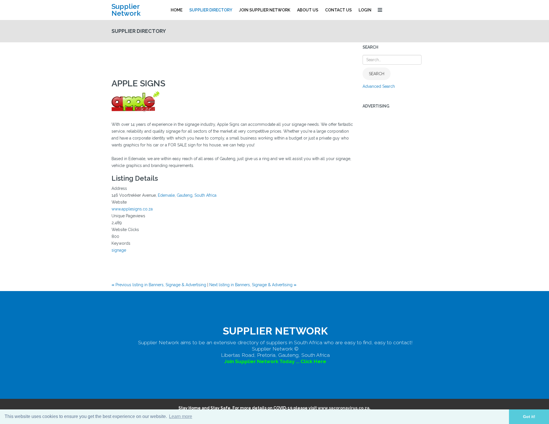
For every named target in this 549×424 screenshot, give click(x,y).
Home (176, 10)
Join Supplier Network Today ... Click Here (275, 361)
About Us (307, 10)
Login (365, 10)
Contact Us (338, 10)
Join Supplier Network (264, 10)
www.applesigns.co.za (132, 209)
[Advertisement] (216, 58)
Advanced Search (379, 86)
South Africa (205, 195)
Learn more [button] (180, 416)
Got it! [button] (529, 416)
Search (376, 73)
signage (119, 250)
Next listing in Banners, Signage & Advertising (253, 284)
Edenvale (166, 195)
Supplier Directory (210, 10)
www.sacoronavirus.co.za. (344, 408)
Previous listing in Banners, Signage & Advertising (159, 284)
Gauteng (184, 195)
